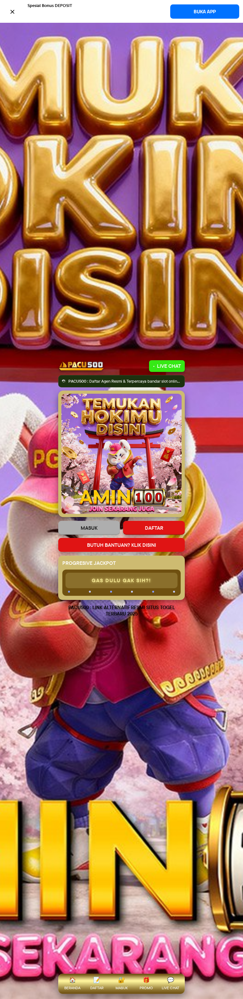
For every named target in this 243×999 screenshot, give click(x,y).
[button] (121, 11)
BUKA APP (205, 11)
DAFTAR (154, 528)
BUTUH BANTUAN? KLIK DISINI (121, 545)
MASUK (89, 528)
